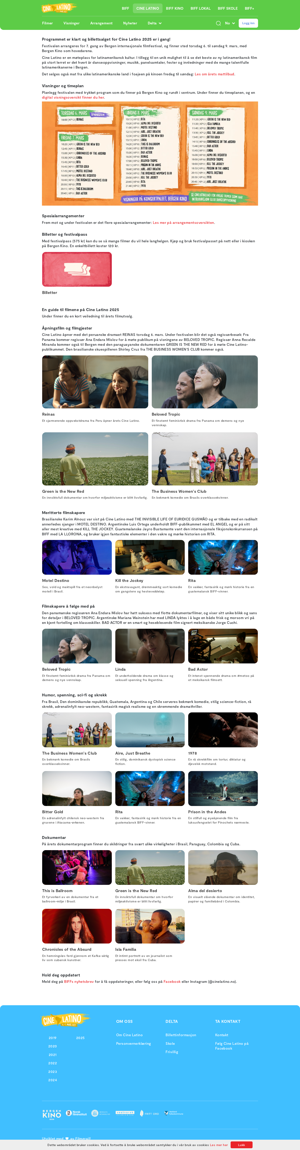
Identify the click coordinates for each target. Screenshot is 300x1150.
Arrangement (101, 23)
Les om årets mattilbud (214, 74)
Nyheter (130, 23)
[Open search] (218, 23)
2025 (80, 1038)
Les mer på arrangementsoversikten (183, 222)
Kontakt (221, 1035)
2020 (52, 1046)
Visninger (71, 23)
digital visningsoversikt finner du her (73, 97)
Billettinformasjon (181, 1035)
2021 (53, 1054)
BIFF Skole (228, 8)
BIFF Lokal (201, 8)
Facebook (172, 981)
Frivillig (172, 1052)
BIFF (125, 8)
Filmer (47, 23)
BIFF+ (249, 8)
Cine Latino (147, 8)
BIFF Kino (174, 8)
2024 (52, 1080)
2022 (52, 1063)
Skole (170, 1043)
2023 (52, 1071)
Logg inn (248, 23)
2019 (53, 1038)
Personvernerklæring (133, 1043)
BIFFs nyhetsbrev (79, 981)
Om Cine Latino (129, 1035)
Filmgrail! (83, 1138)
